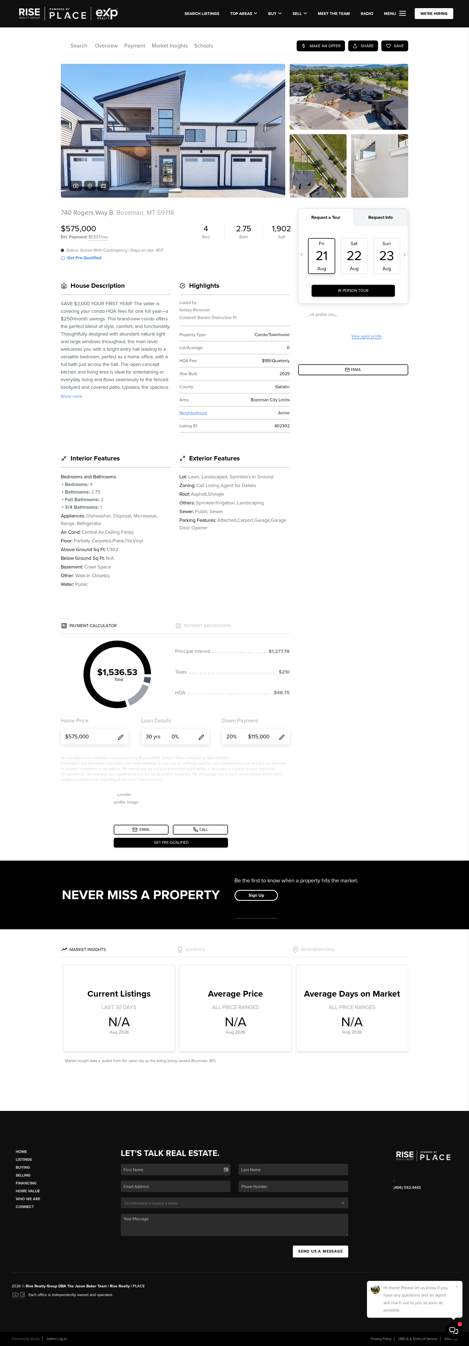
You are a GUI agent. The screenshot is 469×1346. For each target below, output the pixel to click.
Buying (23, 1167)
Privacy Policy (381, 1339)
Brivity (35, 1339)
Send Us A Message (320, 1251)
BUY (272, 13)
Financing (26, 1183)
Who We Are (28, 1199)
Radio (367, 13)
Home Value (28, 1191)
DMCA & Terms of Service (418, 1339)
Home (21, 1151)
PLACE (139, 1286)
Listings (24, 1159)
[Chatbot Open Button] (453, 1330)
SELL (297, 13)
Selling (23, 1175)
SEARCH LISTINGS (202, 13)
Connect (25, 1207)
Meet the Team (334, 13)
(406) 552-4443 (407, 1187)
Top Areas (241, 13)
